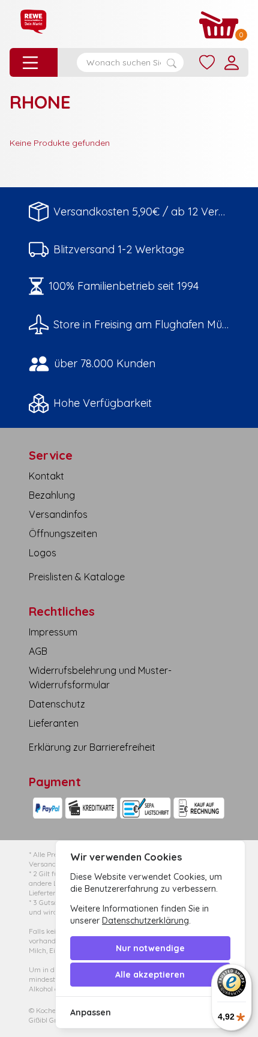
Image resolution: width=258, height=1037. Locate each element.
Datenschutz (57, 704)
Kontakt (46, 476)
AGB (38, 651)
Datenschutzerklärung (145, 920)
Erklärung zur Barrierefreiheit (92, 747)
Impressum (53, 632)
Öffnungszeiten (63, 534)
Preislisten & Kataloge (77, 577)
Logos (42, 553)
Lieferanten (54, 723)
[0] (219, 24)
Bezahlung (52, 495)
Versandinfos (58, 514)
